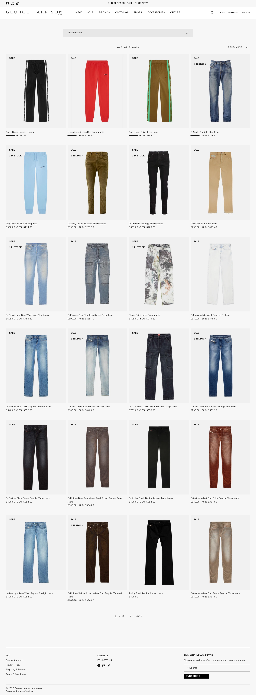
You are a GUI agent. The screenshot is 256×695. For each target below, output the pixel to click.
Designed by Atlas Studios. (19, 691)
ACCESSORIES (156, 12)
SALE (90, 12)
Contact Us (102, 655)
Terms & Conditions (16, 674)
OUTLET (175, 12)
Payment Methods (15, 660)
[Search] (187, 33)
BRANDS (104, 12)
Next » (138, 615)
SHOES (138, 12)
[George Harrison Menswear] (34, 13)
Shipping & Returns (16, 669)
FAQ (8, 655)
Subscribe (193, 676)
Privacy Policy (13, 664)
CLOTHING (121, 12)
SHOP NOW (141, 3)
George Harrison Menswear (28, 688)
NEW (78, 12)
